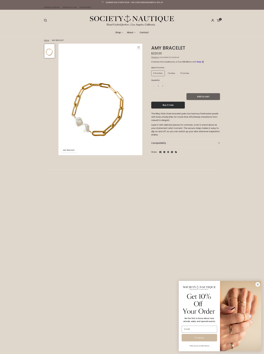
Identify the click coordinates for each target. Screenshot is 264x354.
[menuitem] (52, 7)
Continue (199, 338)
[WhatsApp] (172, 152)
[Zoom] (139, 47)
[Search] (46, 20)
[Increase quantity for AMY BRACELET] (162, 86)
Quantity (155, 80)
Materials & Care (70, 7)
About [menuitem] (130, 32)
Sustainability (85, 7)
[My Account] (212, 20)
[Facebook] (160, 152)
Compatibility (158, 143)
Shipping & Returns (52, 7)
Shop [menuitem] (118, 32)
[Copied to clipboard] (176, 152)
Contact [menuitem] (144, 32)
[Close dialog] (257, 284)
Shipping (155, 57)
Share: (154, 152)
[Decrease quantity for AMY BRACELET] (153, 86)
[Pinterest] (168, 152)
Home (46, 40)
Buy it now (168, 105)
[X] (164, 152)
